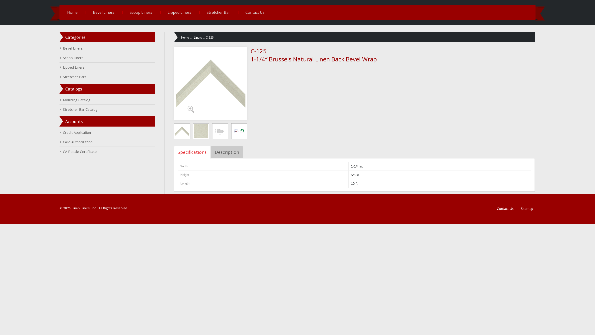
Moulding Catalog (76, 99)
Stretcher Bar (218, 12)
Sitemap (527, 208)
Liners (198, 37)
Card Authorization (78, 142)
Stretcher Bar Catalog (80, 109)
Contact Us (254, 12)
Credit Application (77, 132)
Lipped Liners (179, 12)
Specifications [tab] (192, 152)
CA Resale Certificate (80, 151)
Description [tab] (227, 152)
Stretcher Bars (74, 76)
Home (72, 12)
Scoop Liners (141, 12)
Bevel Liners (103, 12)
